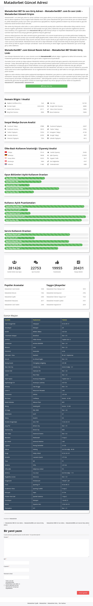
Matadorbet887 (46, 56)
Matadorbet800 (19, 82)
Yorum (6, 537)
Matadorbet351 (9, 82)
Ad (5, 559)
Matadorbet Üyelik (32, 603)
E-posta (6, 566)
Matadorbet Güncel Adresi (25, 2)
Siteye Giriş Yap (47, 86)
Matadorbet (13, 518)
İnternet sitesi (8, 573)
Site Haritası (62, 603)
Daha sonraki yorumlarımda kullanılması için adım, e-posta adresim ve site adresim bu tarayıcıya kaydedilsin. (13, 584)
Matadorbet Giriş (52, 603)
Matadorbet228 (29, 82)
